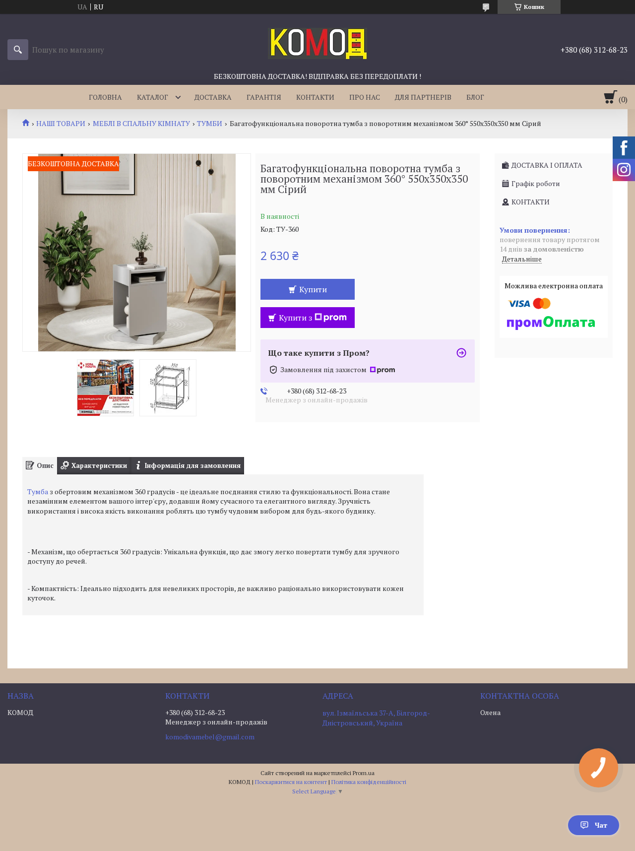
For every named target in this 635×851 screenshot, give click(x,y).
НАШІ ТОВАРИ (60, 123)
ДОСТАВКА (213, 97)
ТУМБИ (209, 123)
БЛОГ (475, 97)
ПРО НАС (364, 97)
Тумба (37, 491)
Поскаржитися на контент (291, 782)
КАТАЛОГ (152, 97)
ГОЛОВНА (105, 97)
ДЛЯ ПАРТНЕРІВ (423, 97)
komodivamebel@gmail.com (209, 736)
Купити (313, 289)
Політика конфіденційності (368, 782)
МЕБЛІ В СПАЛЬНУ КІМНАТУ (141, 123)
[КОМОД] (317, 42)
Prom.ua (364, 773)
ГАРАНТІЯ (264, 97)
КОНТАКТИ (315, 97)
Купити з (295, 317)
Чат (601, 825)
